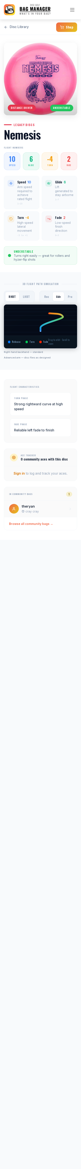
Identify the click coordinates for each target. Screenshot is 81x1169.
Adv (58, 296)
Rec (46, 296)
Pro (70, 296)
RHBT (12, 296)
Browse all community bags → (31, 524)
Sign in (19, 473)
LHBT (26, 296)
